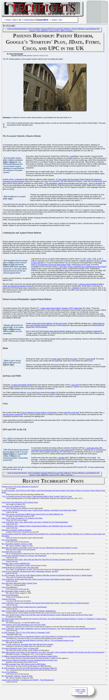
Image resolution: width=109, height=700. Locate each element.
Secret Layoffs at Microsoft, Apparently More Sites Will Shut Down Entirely (27, 644)
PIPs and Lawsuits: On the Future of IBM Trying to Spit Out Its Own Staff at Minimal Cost (32, 514)
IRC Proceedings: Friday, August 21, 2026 (16, 591)
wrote (54, 359)
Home (8, 20)
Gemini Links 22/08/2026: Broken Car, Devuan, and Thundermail (24, 556)
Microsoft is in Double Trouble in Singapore (16, 530)
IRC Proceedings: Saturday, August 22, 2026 (17, 544)
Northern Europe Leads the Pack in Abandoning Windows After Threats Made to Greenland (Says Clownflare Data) (41, 636)
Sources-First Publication (10, 595)
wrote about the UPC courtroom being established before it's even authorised (67, 449)
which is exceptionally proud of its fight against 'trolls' (51, 265)
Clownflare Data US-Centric (11, 552)
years (88, 265)
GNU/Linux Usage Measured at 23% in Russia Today (20, 502)
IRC (20, 20)
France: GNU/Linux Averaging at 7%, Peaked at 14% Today (22, 518)
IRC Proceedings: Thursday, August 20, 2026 (17, 676)
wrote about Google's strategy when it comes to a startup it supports (69, 331)
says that (90, 359)
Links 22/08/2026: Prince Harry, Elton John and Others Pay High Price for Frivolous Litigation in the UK (37, 559)
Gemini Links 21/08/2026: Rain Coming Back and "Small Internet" (24, 607)
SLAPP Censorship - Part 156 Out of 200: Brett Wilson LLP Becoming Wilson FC (29, 668)
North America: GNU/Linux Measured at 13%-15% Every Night (23, 625)
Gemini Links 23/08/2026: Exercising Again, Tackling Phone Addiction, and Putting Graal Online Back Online (39, 510)
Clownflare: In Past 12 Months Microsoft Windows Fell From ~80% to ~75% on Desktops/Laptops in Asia (38, 640)
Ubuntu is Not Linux (9, 599)
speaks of (62, 458)
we (30, 392)
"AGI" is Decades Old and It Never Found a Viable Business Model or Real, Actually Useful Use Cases (37, 496)
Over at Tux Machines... (10, 540)
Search (54, 20)
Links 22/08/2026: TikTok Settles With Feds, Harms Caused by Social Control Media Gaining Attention (37, 579)
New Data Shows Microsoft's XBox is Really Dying (19, 583)
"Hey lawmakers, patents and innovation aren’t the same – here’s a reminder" (74, 183)
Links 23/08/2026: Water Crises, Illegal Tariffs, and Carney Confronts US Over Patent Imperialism (35, 522)
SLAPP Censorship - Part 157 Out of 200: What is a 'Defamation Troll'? (26, 632)
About (14, 20)
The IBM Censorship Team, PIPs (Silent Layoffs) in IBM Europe (24, 664)
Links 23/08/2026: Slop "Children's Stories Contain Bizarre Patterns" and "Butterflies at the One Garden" (37, 526)
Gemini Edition (29, 20)
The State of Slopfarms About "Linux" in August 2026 (20, 648)
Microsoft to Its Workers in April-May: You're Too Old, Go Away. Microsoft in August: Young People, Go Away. (40, 548)
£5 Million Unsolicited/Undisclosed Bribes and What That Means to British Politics (30, 656)
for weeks (73, 359)
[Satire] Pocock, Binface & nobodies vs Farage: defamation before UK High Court (29, 660)
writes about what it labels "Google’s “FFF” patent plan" (62, 308)
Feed (60, 20)
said (72, 156)
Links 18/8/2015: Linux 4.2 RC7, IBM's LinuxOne (54, 31)
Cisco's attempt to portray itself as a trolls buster (39, 412)
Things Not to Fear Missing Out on (13, 506)
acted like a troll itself (71, 412)
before (53, 392)
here (38, 392)
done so (80, 265)
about (59, 359)
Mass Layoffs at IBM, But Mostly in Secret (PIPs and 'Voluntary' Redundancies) (29, 611)
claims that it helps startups (42, 323)
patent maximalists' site (21, 385)
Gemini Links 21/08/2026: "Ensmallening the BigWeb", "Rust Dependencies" (28, 680)
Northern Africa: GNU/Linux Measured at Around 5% (20, 486)
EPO (9, 438)
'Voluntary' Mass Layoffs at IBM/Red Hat (16, 563)
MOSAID (76, 288)
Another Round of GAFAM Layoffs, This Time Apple (20, 567)
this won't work (61, 323)
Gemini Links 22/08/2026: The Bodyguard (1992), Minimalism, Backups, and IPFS (30, 571)
